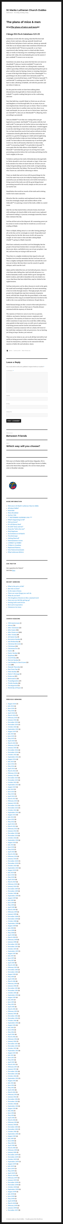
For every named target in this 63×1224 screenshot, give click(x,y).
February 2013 (12, 1067)
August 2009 (12, 1164)
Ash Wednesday (13, 641)
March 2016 (12, 981)
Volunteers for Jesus (14, 607)
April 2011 (11, 1117)
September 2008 (13, 1189)
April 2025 (11, 741)
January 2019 (12, 914)
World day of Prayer (14, 688)
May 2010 (11, 1143)
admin (10, 350)
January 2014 (12, 1041)
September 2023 (13, 785)
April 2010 (11, 1145)
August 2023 (12, 787)
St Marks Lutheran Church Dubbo (26, 10)
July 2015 (11, 1000)
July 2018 (11, 928)
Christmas (11, 646)
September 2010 (13, 1134)
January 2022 (12, 831)
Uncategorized (13, 685)
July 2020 (11, 872)
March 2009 (12, 1175)
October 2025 (12, 727)
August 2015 (12, 997)
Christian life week (14, 644)
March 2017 (11, 965)
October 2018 (12, 921)
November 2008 (13, 1185)
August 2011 (12, 1108)
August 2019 (12, 898)
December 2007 (13, 1210)
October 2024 (12, 754)
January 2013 (12, 1069)
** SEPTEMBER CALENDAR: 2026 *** (20, 517)
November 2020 (13, 863)
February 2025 (12, 745)
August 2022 (12, 815)
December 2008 (13, 1182)
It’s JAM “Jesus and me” (15, 527)
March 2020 (12, 882)
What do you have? (14, 595)
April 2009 (11, 1173)
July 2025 (11, 734)
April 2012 (11, 1090)
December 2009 (13, 1154)
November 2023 (13, 780)
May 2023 (11, 794)
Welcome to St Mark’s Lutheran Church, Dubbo (23, 506)
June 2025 (11, 736)
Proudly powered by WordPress (34, 1219)
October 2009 (12, 1159)
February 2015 (12, 1011)
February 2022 (12, 828)
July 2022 (11, 817)
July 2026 (11, 706)
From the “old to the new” (16, 529)
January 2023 (12, 803)
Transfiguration (13, 681)
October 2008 (12, 1187)
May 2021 (11, 849)
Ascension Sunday (14, 639)
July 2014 (11, 1027)
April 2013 (11, 1062)
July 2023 (11, 789)
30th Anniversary (14, 623)
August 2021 (12, 842)
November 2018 (13, 919)
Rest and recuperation (15, 605)
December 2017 (13, 944)
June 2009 (11, 1168)
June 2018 (11, 930)
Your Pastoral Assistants (16, 550)
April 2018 (11, 935)
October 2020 (12, 865)
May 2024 (11, 766)
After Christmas (13, 628)
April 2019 (11, 907)
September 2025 (13, 729)
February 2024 (12, 773)
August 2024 (12, 759)
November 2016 (13, 972)
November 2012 (13, 1074)
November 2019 (13, 891)
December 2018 (13, 916)
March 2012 (12, 1092)
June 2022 (11, 819)
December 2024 (13, 750)
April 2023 (11, 796)
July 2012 (11, 1083)
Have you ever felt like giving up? (19, 600)
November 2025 (13, 724)
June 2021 (11, 847)
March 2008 (12, 1203)
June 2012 (11, 1085)
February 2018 (12, 939)
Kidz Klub (11, 510)
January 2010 (12, 1152)
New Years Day (13, 669)
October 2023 (12, 782)
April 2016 (11, 979)
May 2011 (11, 1115)
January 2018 (12, 942)
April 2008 (11, 1201)
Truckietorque (13, 536)
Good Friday (12, 658)
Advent (10, 625)
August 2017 (12, 953)
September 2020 (13, 868)
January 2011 (12, 1124)
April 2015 (11, 1006)
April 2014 (11, 1034)
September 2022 (13, 812)
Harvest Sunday (13, 660)
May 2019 (11, 905)
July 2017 (11, 956)
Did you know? (13, 522)
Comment (10, 370)
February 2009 (12, 1178)
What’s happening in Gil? (16, 520)
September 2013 (13, 1050)
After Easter (12, 630)
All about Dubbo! (13, 508)
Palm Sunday (12, 671)
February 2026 (12, 717)
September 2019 (13, 895)
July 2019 (11, 900)
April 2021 (11, 852)
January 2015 (12, 1013)
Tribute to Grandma (14, 545)
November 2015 (13, 990)
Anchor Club (12, 515)
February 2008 (12, 1205)
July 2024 (11, 761)
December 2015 (13, 988)
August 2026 (12, 704)
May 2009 (11, 1171)
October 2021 (12, 838)
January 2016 (12, 986)
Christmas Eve (13, 648)
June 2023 (11, 791)
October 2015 (12, 993)
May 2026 (11, 711)
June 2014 (11, 1030)
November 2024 (13, 752)
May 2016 (11, 976)
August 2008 (12, 1191)
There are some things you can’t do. (20, 593)
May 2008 (11, 1198)
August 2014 (12, 1025)
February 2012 (12, 1094)
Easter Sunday (12, 653)
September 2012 (13, 1078)
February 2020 (12, 884)
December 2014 (13, 1016)
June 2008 (11, 1196)
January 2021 (12, 858)
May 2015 (11, 1004)
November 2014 (13, 1018)
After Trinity (12, 634)
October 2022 (12, 810)
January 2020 (12, 886)
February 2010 (12, 1150)
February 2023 (12, 801)
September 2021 (13, 840)
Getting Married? (13, 538)
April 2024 (11, 768)
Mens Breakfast (13, 513)
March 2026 (12, 715)
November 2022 (13, 808)
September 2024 (13, 757)
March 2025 (12, 743)
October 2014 (12, 1020)
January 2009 (12, 1180)
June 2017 (11, 958)
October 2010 (12, 1131)
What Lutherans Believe (16, 552)
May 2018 (11, 932)
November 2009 (13, 1157)
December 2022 (13, 805)
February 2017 (12, 967)
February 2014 (12, 1039)
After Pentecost (26, 350)
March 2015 (11, 1009)
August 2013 (12, 1053)
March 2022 (12, 826)
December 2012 (13, 1071)
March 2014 (12, 1037)
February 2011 (12, 1122)
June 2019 (11, 902)
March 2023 (12, 798)
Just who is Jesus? (14, 588)
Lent (9, 665)
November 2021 (13, 835)
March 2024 (12, 771)
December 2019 (13, 889)
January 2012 (12, 1097)
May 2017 (11, 960)
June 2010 (11, 1141)
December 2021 (13, 833)
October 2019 (12, 893)
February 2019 (12, 912)
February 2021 (12, 856)
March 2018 (12, 937)
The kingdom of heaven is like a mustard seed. (23, 598)
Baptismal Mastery (14, 547)
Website (9, 411)
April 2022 (11, 824)
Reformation (12, 678)
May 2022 (11, 821)
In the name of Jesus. (15, 591)
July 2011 (10, 1111)
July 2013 (11, 1055)
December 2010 (13, 1127)
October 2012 (12, 1076)
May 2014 (11, 1032)
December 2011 (13, 1099)
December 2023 (13, 778)
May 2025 (11, 738)
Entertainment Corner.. (15, 540)
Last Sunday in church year (17, 662)
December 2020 (13, 861)
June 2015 (11, 1002)
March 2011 (11, 1120)
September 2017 (13, 951)
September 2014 (13, 1023)
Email (8, 403)
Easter (10, 651)
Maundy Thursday (14, 667)
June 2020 (11, 875)
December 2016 (13, 969)
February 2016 (12, 983)
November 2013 (13, 1046)
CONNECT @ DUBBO (14, 543)
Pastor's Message (13, 674)
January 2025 (12, 748)
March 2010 (12, 1148)
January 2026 (12, 720)
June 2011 (11, 1113)
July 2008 (11, 1194)
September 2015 (13, 995)
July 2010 (11, 1138)
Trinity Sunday (13, 683)
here (13, 570)
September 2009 (13, 1161)
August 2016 (12, 974)
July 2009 (11, 1166)
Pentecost (11, 676)
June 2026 (11, 708)
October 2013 (12, 1048)
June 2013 (11, 1057)
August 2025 (12, 731)
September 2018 (13, 923)
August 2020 (12, 870)
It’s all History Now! (14, 524)
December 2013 (13, 1043)
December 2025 (13, 722)
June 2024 (11, 764)
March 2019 (12, 909)
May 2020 (11, 877)
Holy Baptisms (13, 531)
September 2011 (13, 1106)
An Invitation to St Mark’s (16, 533)
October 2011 (12, 1104)
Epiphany (11, 655)
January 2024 (12, 775)
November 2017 (13, 946)
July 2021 (11, 845)
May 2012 (11, 1087)
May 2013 (11, 1060)
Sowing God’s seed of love (16, 602)
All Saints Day (12, 637)
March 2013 (12, 1064)
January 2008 (12, 1208)
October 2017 (12, 949)
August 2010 (12, 1136)
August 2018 (12, 926)
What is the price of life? (16, 586)
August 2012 (12, 1080)
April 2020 (11, 879)
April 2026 (11, 713)
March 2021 (12, 854)
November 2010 (13, 1129)
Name (8, 395)
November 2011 (13, 1101)
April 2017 (11, 963)
